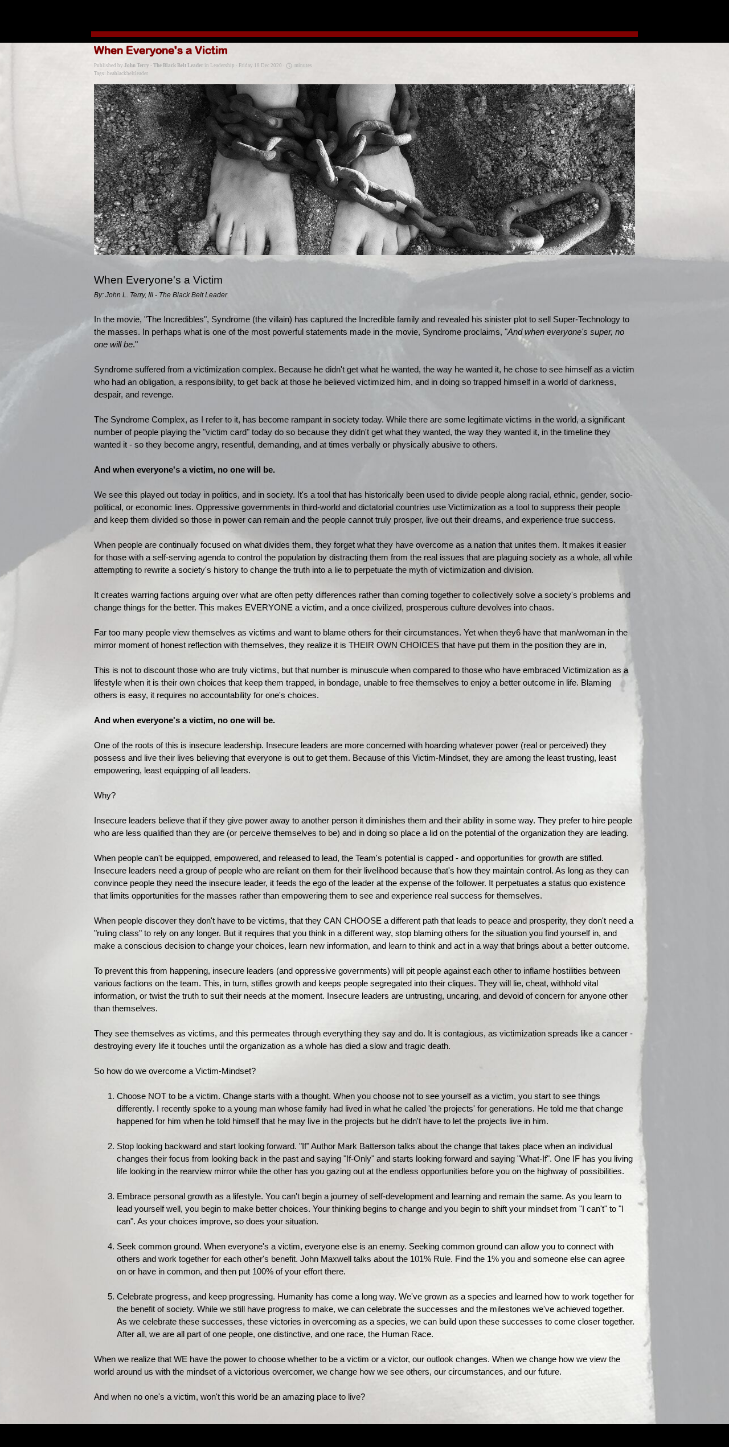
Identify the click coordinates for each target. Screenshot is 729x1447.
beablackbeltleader (127, 73)
